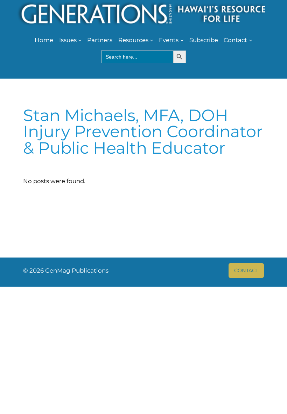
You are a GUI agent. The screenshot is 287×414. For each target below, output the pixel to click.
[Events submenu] (182, 40)
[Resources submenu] (151, 40)
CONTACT (246, 270)
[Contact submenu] (250, 40)
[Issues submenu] (80, 40)
